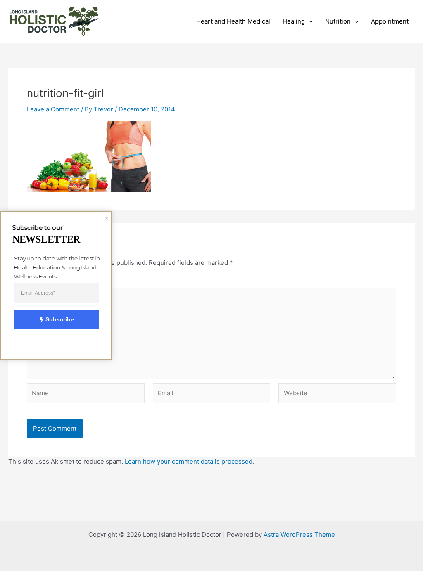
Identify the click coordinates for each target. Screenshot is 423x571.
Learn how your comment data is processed (188, 461)
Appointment (390, 21)
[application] (309, 21)
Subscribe (59, 319)
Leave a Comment (53, 109)
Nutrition (338, 21)
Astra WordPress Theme (299, 534)
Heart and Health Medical (233, 21)
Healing (294, 21)
